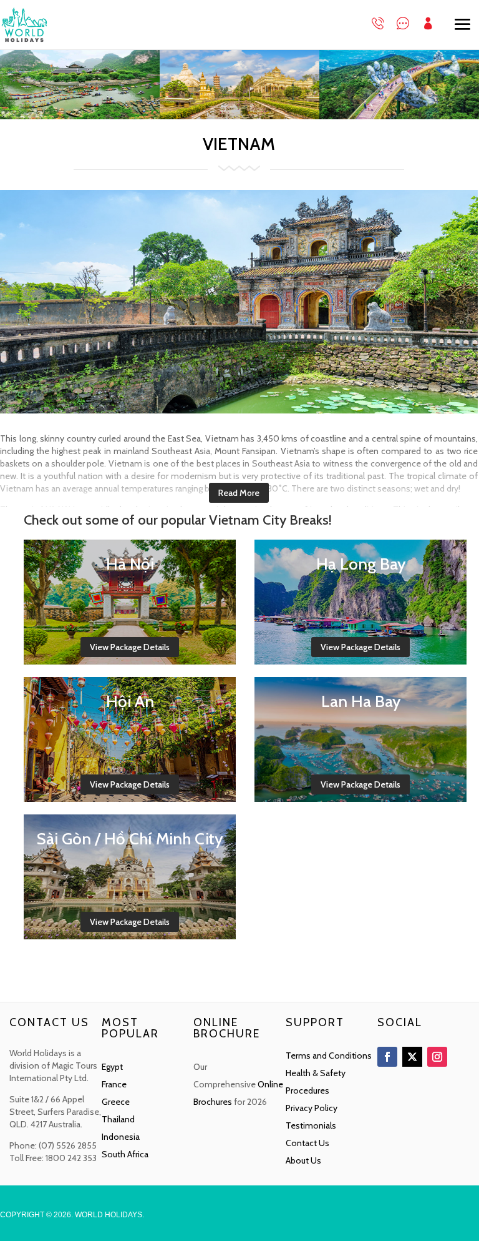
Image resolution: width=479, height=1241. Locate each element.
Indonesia (121, 1136)
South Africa (125, 1154)
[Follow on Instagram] (437, 1057)
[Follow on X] (412, 1057)
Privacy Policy (311, 1108)
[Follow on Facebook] (387, 1057)
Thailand (118, 1119)
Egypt (112, 1066)
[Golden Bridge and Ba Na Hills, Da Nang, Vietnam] (399, 116)
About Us (303, 1160)
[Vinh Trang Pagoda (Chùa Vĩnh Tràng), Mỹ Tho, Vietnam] (239, 116)
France (114, 1084)
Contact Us (307, 1143)
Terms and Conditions (329, 1055)
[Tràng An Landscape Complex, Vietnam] (80, 116)
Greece (116, 1101)
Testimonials (311, 1125)
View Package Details (130, 647)
